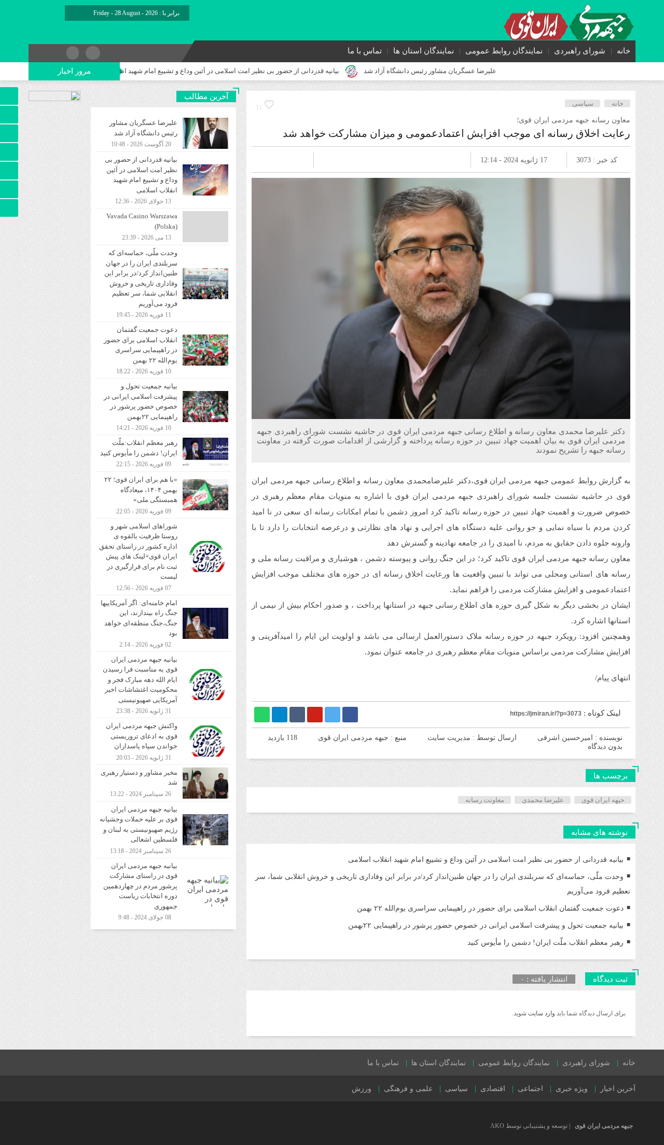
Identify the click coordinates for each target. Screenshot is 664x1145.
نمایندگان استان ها (423, 51)
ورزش (361, 1089)
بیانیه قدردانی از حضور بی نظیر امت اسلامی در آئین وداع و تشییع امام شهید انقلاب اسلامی (247, 71)
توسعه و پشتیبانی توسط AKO (529, 1125)
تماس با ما (365, 51)
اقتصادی (492, 1089)
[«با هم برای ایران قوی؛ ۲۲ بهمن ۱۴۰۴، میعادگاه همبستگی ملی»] (163, 495)
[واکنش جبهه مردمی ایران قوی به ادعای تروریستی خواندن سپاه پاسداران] (163, 741)
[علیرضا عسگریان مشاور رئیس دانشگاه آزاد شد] (163, 133)
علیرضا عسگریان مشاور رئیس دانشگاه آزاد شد (464, 71)
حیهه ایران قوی (603, 800)
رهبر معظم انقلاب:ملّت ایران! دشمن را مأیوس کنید (545, 942)
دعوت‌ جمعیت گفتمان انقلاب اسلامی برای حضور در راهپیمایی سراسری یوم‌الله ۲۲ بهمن (490, 908)
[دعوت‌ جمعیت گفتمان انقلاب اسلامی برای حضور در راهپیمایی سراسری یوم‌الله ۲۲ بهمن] (163, 350)
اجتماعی (530, 1089)
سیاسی (582, 103)
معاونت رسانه (484, 800)
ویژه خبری (572, 1089)
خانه (623, 51)
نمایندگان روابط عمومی (504, 51)
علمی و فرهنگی (408, 1089)
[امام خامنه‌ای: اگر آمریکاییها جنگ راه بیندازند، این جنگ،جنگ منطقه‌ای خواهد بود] (163, 623)
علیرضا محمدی (543, 800)
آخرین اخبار (617, 1089)
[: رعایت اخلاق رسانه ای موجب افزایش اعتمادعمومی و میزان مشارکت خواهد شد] (271, 159)
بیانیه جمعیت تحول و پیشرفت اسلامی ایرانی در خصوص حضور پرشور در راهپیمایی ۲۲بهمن (486, 925)
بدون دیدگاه (605, 746)
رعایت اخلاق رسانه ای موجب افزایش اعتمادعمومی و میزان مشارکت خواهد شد (456, 133)
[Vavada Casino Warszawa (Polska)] (163, 226)
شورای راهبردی (579, 51)
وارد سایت (541, 1013)
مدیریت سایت (449, 738)
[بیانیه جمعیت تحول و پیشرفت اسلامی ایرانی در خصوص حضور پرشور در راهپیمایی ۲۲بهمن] (163, 407)
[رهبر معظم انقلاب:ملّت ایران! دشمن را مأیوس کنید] (163, 453)
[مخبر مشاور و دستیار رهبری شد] (163, 783)
